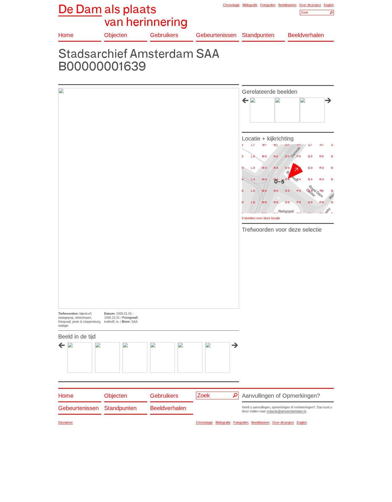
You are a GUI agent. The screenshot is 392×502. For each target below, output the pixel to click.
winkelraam (83, 317)
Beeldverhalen (306, 35)
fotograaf (64, 321)
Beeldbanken (287, 5)
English (329, 5)
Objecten (115, 35)
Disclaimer (65, 422)
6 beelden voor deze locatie (261, 218)
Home (65, 35)
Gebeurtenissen (216, 35)
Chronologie (231, 5)
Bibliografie (249, 5)
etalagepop (65, 317)
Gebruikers (164, 35)
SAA (134, 321)
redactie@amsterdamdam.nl (286, 411)
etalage (63, 325)
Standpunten (258, 35)
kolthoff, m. (111, 321)
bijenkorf (85, 313)
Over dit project (310, 5)
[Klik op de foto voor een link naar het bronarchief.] (148, 198)
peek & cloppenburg (86, 321)
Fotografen (267, 5)
